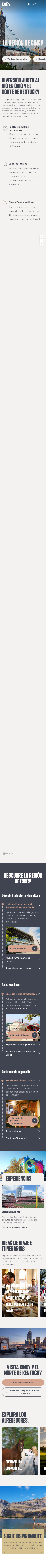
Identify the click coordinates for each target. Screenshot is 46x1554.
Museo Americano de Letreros (18, 959)
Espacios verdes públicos (20, 1044)
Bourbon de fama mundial (21, 1080)
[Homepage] (6, 5)
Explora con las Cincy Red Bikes (21, 1053)
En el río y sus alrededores (21, 994)
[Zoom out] (41, 240)
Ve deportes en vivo (17, 59)
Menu (36, 4)
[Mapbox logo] (8, 853)
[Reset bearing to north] (41, 243)
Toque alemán (14, 1131)
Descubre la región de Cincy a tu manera (24, 1392)
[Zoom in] (41, 236)
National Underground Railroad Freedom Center (21, 905)
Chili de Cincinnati (16, 1138)
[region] (23, 545)
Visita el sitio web (21, 1382)
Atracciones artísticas (18, 968)
